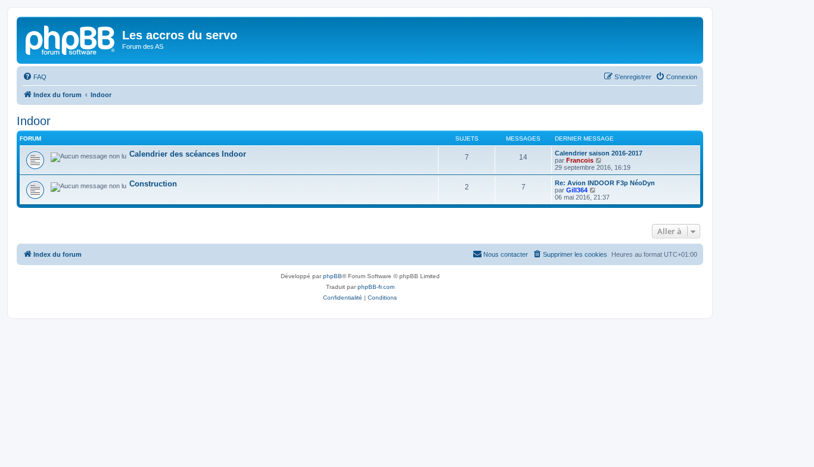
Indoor (34, 120)
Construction (153, 183)
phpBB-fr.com (376, 287)
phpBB (332, 276)
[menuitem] (34, 77)
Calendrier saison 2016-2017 (598, 153)
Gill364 (577, 190)
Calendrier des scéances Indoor (187, 154)
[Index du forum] (71, 39)
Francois (580, 160)
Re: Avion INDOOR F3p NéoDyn (605, 182)
